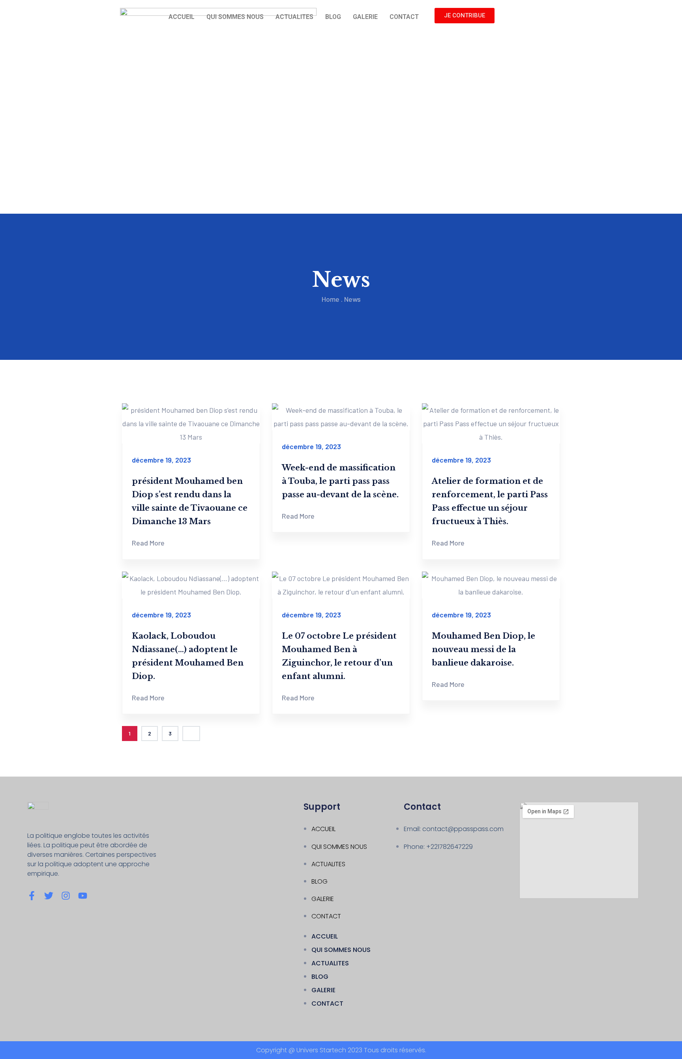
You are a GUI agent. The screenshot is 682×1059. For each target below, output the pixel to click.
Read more (148, 542)
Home (330, 299)
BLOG (333, 17)
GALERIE (365, 17)
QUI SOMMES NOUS (235, 17)
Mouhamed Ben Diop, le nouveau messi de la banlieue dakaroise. (483, 649)
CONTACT (404, 17)
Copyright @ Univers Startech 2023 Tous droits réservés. (341, 1050)
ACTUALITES (294, 17)
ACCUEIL (182, 17)
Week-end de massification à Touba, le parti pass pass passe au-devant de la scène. (340, 481)
